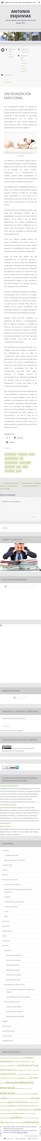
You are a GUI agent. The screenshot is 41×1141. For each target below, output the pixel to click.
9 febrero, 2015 (25, 52)
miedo (37, 1109)
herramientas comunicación (14, 984)
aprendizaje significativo (20, 1062)
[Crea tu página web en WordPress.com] (20, 2)
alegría (22, 1058)
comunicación (7, 865)
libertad (6, 1110)
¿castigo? (7, 897)
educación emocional (11, 458)
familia (6, 1102)
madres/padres (7, 931)
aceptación (4, 1058)
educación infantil (19, 1088)
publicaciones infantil (13, 1007)
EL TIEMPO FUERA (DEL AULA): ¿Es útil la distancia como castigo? (9, 486)
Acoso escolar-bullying (12, 885)
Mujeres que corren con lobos (14, 860)
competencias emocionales (14, 902)
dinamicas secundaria (13, 975)
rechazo (32, 1118)
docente (31, 454)
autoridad (10, 1066)
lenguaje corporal (25, 462)
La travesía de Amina (8, 805)
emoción (28, 1094)
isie (32, 1106)
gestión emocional (17, 1102)
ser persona (6, 1026)
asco (30, 1061)
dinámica (27, 1078)
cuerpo (23, 66)
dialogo (22, 1078)
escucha (18, 1098)
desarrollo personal (12, 1078)
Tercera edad (6, 1036)
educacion (5, 921)
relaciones (36, 1118)
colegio (15, 1070)
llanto (11, 1110)
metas (31, 1110)
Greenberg (30, 1102)
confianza (34, 1074)
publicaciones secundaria (15, 1016)
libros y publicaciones (11, 1002)
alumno (29, 1057)
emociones (6, 926)
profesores (6, 941)
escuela (35, 1098)
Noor (6, 916)
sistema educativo (8, 1031)
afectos (17, 1058)
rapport (25, 467)
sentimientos (31, 1122)
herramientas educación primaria (18, 997)
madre (19, 467)
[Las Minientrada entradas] (2, 50)
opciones (29, 1113)
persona (3, 1118)
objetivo (23, 1113)
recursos (5, 946)
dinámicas (7, 950)
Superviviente (5, 826)
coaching (5, 850)
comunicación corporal (23, 1074)
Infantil (36, 1102)
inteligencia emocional (16, 1106)
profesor (16, 1117)
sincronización (9, 471)
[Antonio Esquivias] (20, 38)
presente (8, 1118)
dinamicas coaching (13, 960)
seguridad (19, 1123)
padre (33, 1113)
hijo (21, 458)
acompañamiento (10, 454)
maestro (21, 1109)
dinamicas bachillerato (14, 955)
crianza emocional (10, 907)
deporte (5, 875)
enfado (3, 1098)
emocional (28, 1088)
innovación (3, 1106)
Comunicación (22, 454)
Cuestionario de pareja (9, 786)
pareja (4, 936)
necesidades (14, 1113)
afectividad (11, 1058)
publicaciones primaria (14, 1011)
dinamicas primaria (13, 970)
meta (27, 1110)
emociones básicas (20, 1094)
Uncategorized (7, 1041)
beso (15, 1066)
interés (28, 1106)
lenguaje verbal (9, 467)
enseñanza (11, 1098)
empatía (34, 1094)
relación (4, 1122)
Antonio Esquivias (20, 14)
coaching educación (11, 855)
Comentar (33, 517)
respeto (12, 1123)
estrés (6, 912)
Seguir (6, 724)
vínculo (19, 471)
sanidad (4, 1021)
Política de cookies (22, 1132)
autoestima (3, 1066)
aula (33, 1061)
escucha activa (26, 1098)
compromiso (36, 1070)
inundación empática (11, 462)
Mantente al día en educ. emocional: (20, 711)
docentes (2, 1083)
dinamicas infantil (12, 965)
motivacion (4, 1113)
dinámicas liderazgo (13, 980)
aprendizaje (6, 1061)
